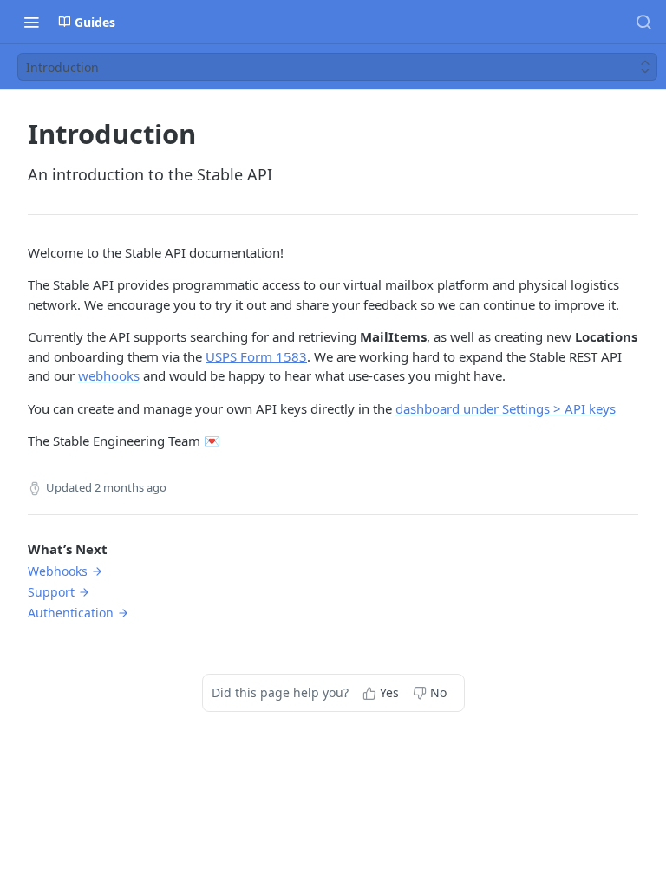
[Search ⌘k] (643, 22)
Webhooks (58, 571)
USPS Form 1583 (256, 356)
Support (51, 592)
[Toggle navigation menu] (31, 22)
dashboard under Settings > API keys (505, 408)
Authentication (71, 612)
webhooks (109, 375)
